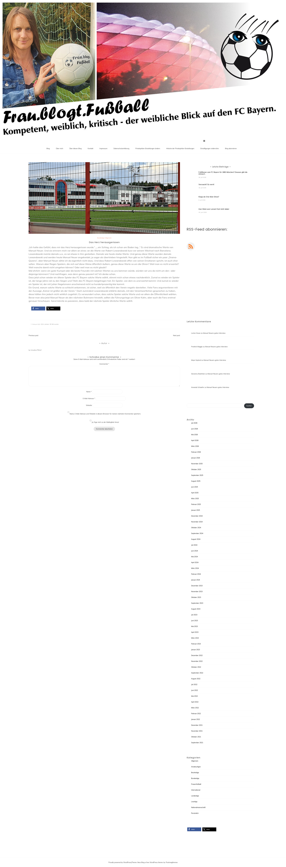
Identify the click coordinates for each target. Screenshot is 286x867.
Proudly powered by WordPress (119, 862)
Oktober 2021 (196, 737)
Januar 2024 (195, 580)
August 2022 (195, 679)
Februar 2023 (196, 644)
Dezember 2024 (197, 516)
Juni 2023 (194, 621)
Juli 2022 (194, 684)
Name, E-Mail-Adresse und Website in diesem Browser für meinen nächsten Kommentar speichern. (105, 414)
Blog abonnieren (231, 149)
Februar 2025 (196, 504)
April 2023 (194, 632)
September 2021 (197, 743)
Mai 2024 (194, 557)
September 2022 (197, 673)
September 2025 (197, 475)
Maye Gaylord (196, 360)
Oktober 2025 (196, 469)
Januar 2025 (195, 510)
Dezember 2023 (197, 586)
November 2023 (197, 592)
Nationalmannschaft (198, 807)
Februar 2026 (196, 452)
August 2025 (195, 481)
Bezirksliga (195, 773)
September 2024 (197, 533)
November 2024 (197, 522)
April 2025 (194, 493)
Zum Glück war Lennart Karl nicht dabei (214, 209)
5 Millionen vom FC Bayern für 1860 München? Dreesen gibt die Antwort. (223, 173)
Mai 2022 (194, 696)
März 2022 (195, 708)
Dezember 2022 (197, 655)
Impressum (103, 149)
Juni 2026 (194, 429)
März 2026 (195, 446)
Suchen (249, 406)
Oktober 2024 (196, 528)
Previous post (33, 335)
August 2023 (195, 609)
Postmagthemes (172, 862)
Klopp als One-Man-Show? (209, 197)
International (195, 790)
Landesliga (195, 796)
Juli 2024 (194, 545)
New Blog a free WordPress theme (150, 862)
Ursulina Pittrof (36, 350)
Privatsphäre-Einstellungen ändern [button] (147, 149)
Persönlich (195, 813)
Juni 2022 (194, 690)
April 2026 (194, 440)
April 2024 (194, 562)
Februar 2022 (196, 714)
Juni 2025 (194, 487)
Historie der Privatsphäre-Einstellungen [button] (180, 149)
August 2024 (195, 539)
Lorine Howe (195, 333)
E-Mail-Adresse (89, 399)
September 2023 (197, 603)
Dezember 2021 (197, 725)
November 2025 (197, 464)
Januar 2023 (195, 650)
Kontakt (90, 149)
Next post (176, 335)
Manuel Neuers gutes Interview (214, 333)
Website (89, 405)
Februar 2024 (196, 574)
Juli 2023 (194, 615)
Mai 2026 (194, 435)
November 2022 (197, 661)
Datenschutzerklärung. (234, 306)
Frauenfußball (196, 784)
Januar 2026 (195, 458)
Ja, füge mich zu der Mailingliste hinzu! (105, 422)
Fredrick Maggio (197, 347)
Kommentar (104, 364)
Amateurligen (196, 767)
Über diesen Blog (75, 149)
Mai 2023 (194, 626)
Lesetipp (194, 802)
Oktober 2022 (196, 667)
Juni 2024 (194, 551)
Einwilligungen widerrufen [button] (209, 149)
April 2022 (194, 702)
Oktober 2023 (196, 597)
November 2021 (197, 731)
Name (89, 392)
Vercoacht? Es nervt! (206, 185)
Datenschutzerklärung (121, 149)
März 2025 (195, 499)
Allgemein (108, 238)
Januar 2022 (195, 719)
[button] (38, 308)
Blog (48, 149)
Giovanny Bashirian (198, 374)
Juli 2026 (194, 423)
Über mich (59, 149)
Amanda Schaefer (197, 387)
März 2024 (195, 568)
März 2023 (195, 638)
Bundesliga (100, 238)
